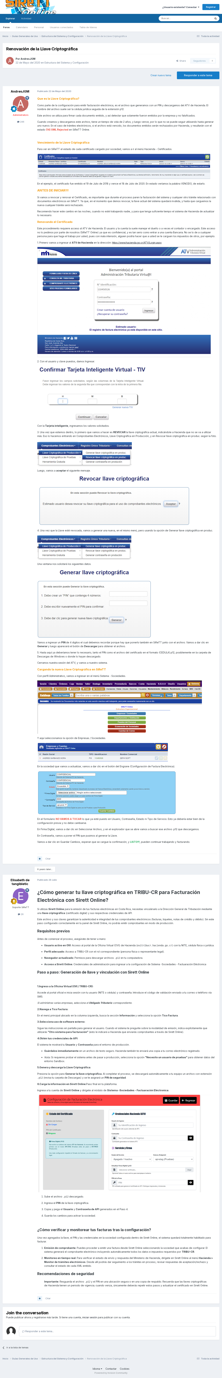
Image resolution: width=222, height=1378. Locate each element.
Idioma (97, 1368)
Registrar (211, 7)
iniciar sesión (89, 1317)
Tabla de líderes (88, 27)
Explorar (10, 18)
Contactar (111, 1368)
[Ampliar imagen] (92, 393)
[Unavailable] (124, 166)
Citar (48, 858)
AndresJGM (27, 58)
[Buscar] (215, 18)
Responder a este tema (198, 75)
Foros (6, 27)
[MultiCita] (39, 858)
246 (21, 121)
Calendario (22, 27)
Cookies (124, 1368)
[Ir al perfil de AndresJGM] (10, 61)
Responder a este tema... (39, 1331)
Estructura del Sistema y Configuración (67, 62)
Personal (39, 27)
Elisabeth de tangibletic (20, 882)
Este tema (202, 18)
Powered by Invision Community (111, 1373)
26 (22, 914)
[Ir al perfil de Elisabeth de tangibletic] (20, 896)
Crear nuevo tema (161, 75)
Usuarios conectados (61, 27)
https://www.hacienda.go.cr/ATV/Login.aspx (137, 242)
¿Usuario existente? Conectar (180, 7)
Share (182, 60)
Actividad (26, 18)
